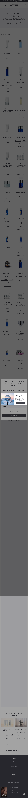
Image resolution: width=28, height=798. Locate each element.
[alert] (14, 399)
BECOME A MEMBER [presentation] (20, 402)
